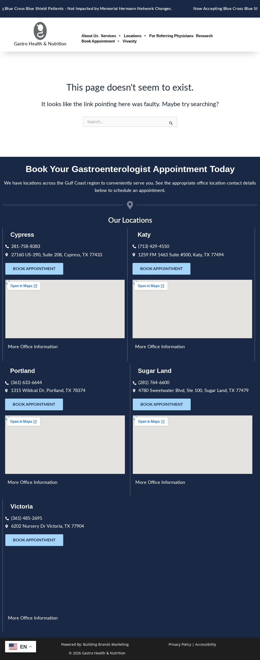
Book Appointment (98, 41)
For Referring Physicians (171, 36)
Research (204, 36)
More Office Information (33, 347)
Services (108, 36)
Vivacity (130, 41)
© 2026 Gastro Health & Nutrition (97, 653)
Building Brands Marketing (106, 644)
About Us (90, 36)
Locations (132, 36)
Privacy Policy (180, 644)
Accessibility (205, 644)
